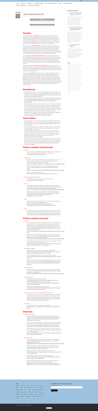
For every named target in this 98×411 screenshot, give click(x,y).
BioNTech (70, 70)
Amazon (79, 64)
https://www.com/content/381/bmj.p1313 (35, 180)
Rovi (73, 86)
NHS (69, 80)
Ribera (79, 84)
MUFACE (23, 392)
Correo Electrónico (55, 385)
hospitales (76, 75)
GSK (73, 73)
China (74, 70)
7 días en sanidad (31, 15)
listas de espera (78, 77)
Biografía (64, 0)
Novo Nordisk (70, 82)
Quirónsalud (74, 84)
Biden (77, 68)
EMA (73, 71)
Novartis (73, 80)
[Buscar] (41, 5)
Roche (69, 86)
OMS (75, 82)
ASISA (69, 66)
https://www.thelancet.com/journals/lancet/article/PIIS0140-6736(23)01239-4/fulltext (41, 131)
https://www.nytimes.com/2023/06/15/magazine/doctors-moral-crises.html (42, 173)
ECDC (69, 71)
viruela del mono (75, 89)
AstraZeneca (77, 66)
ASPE (73, 66)
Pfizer (79, 82)
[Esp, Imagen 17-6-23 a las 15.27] (18, 16)
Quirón (69, 84)
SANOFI (22, 396)
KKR (69, 77)
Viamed (69, 89)
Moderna (18, 392)
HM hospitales (70, 75)
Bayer (73, 68)
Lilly (72, 77)
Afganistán (70, 64)
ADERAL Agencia (28, 405)
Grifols (69, 73)
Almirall (75, 64)
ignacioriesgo (38, 15)
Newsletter (73, 0)
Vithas (69, 91)
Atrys (69, 68)
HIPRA (77, 73)
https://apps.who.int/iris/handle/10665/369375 (36, 154)
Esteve (76, 71)
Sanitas (77, 86)
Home (60, 0)
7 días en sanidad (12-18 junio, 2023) (33, 14)
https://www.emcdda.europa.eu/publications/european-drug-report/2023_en (46, 214)
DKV (78, 70)
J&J (81, 75)
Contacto (77, 0)
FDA (80, 71)
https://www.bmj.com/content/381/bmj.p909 (33, 136)
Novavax (78, 80)
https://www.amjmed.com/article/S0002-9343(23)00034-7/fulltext (37, 115)
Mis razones (68, 0)
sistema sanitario (28, 396)
